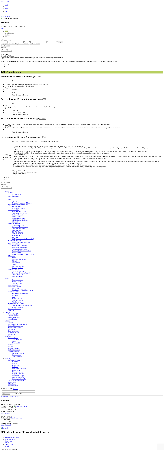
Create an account (35, 44)
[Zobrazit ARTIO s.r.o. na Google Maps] (20, 406)
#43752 (42, 99)
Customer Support (6, 51)
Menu (2, 1)
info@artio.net (5, 413)
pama (6, 154)
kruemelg (7, 84)
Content (7, 1)
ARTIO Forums (5, 46)
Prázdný (15, 389)
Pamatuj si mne (17, 393)
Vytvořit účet (4, 396)
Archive (3, 47)
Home (2, 28)
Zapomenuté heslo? (14, 396)
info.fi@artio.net (6, 425)
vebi (6, 105)
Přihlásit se (6, 393)
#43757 (42, 118)
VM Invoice (4, 49)
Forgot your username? (22, 44)
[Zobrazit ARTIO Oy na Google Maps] (15, 418)
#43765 (42, 137)
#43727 (38, 76)
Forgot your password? (8, 44)
